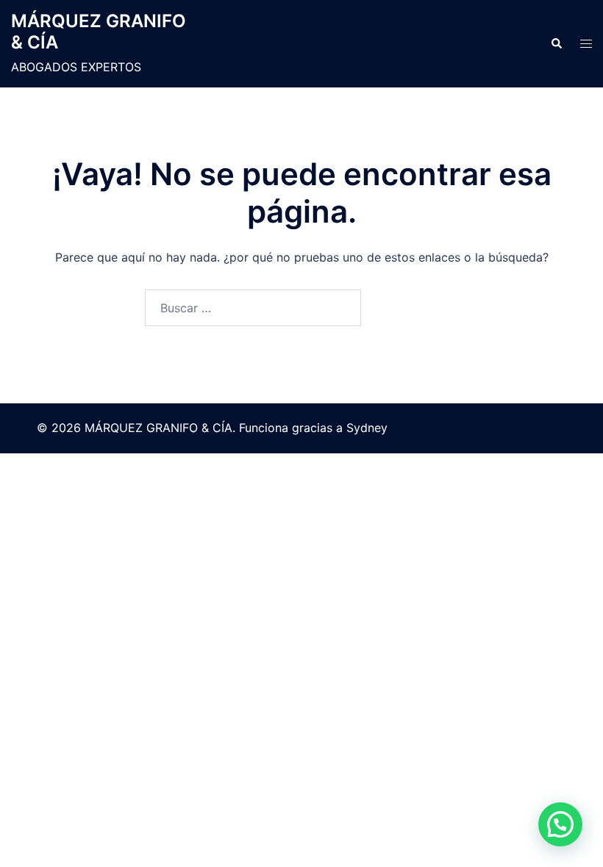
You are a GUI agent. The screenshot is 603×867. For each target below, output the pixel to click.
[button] (556, 44)
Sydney (367, 427)
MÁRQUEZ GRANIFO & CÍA (98, 31)
